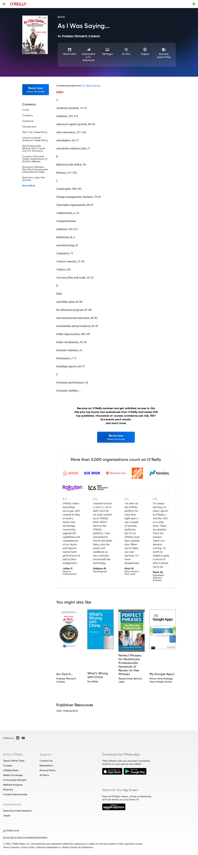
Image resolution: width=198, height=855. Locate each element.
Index (59, 92)
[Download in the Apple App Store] (112, 774)
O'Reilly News (10, 770)
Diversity (8, 789)
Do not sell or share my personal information (25, 837)
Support (45, 754)
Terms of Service (11, 847)
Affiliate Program (13, 784)
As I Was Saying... (92, 85)
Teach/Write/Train (13, 760)
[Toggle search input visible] (194, 4)
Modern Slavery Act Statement (77, 847)
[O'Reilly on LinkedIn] (17, 738)
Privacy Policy (47, 770)
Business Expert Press (164, 55)
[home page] (18, 4)
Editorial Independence (48, 847)
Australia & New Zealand (17, 810)
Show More (28, 185)
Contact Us (46, 760)
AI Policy (44, 775)
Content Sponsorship (15, 794)
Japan (7, 815)
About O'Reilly (13, 754)
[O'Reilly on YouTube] (23, 738)
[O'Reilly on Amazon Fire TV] (113, 809)
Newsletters (46, 765)
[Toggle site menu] (4, 4)
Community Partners (14, 780)
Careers (7, 765)
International (12, 804)
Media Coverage (12, 775)
